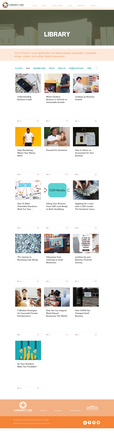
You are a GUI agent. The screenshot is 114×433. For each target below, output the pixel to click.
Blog (28, 68)
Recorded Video (39, 68)
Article (51, 68)
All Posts (18, 68)
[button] (96, 68)
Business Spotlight (76, 68)
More (89, 68)
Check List (62, 68)
